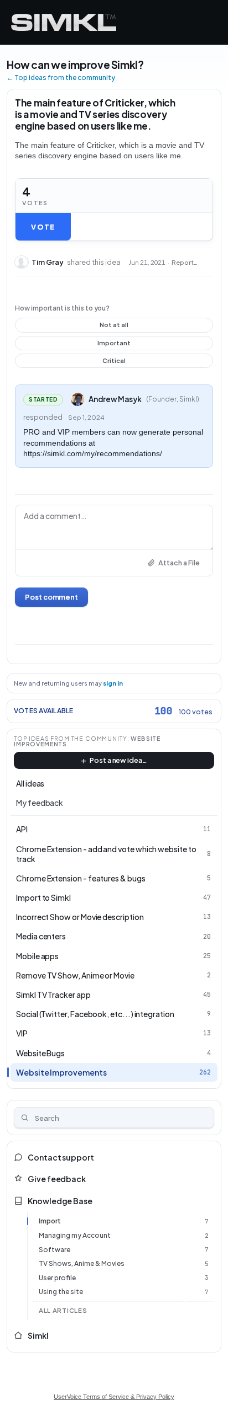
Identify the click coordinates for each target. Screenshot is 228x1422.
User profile (57, 1278)
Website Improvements (61, 1072)
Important (114, 344)
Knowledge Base (60, 1201)
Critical (114, 362)
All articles (63, 1310)
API (22, 829)
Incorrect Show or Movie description (80, 917)
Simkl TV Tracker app (53, 994)
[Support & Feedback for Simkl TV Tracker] (63, 22)
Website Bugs (40, 1053)
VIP (22, 1033)
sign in (113, 683)
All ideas (30, 783)
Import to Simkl (43, 897)
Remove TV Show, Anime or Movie (75, 975)
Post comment (51, 596)
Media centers (41, 936)
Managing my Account (75, 1235)
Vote (43, 226)
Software (54, 1249)
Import (50, 1221)
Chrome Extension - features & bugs (81, 878)
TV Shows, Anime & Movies (82, 1263)
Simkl (38, 1335)
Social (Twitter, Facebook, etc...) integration (95, 1014)
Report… (185, 262)
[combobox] (114, 1117)
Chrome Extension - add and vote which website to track (106, 854)
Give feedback (57, 1179)
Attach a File (179, 562)
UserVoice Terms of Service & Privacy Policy (114, 1396)
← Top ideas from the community (61, 77)
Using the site (61, 1291)
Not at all (114, 326)
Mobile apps (37, 956)
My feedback (39, 803)
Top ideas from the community (70, 738)
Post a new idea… (118, 760)
